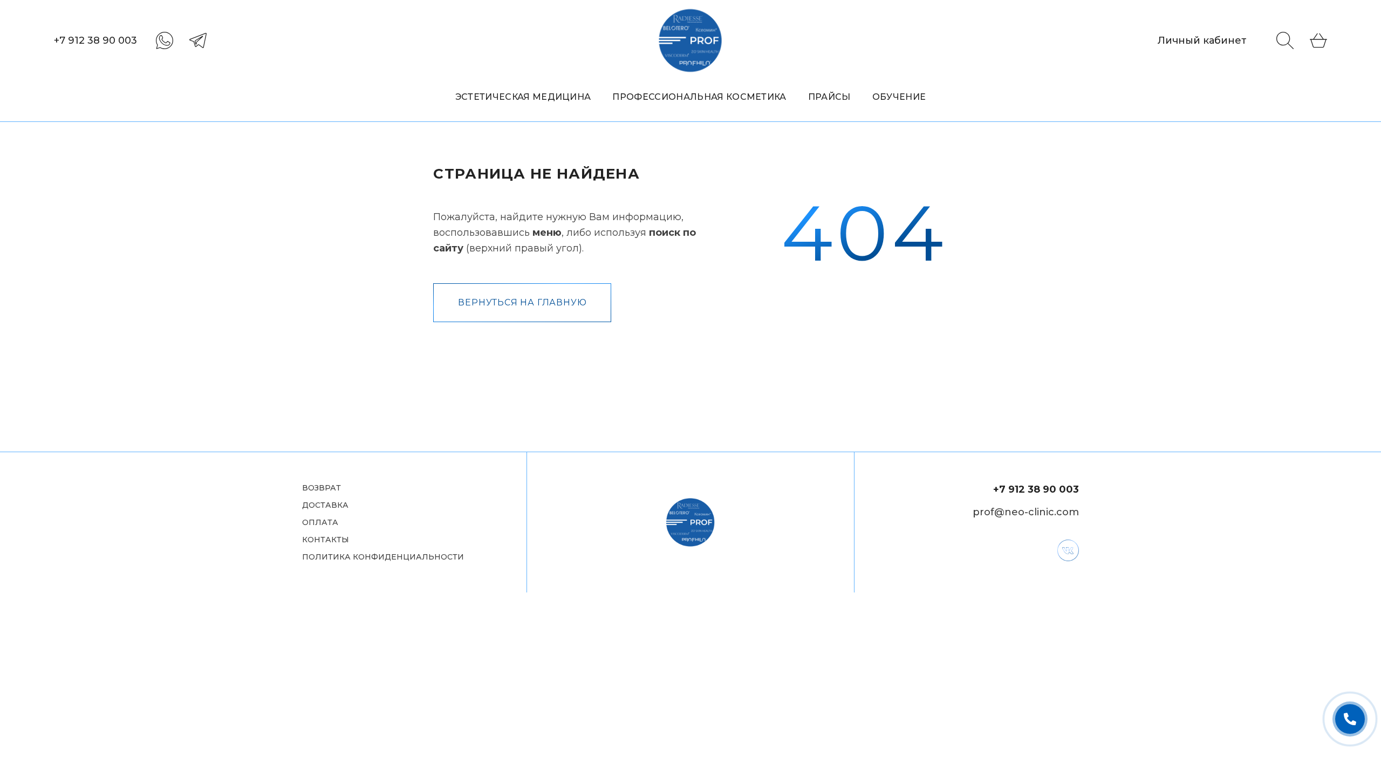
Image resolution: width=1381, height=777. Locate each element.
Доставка (325, 505)
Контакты (325, 539)
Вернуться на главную (522, 302)
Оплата (320, 522)
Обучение (899, 97)
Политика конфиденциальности (383, 557)
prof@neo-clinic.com (1026, 512)
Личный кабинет (1202, 40)
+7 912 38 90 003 (95, 40)
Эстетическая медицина (523, 97)
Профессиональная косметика (699, 97)
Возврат (321, 488)
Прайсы (829, 97)
